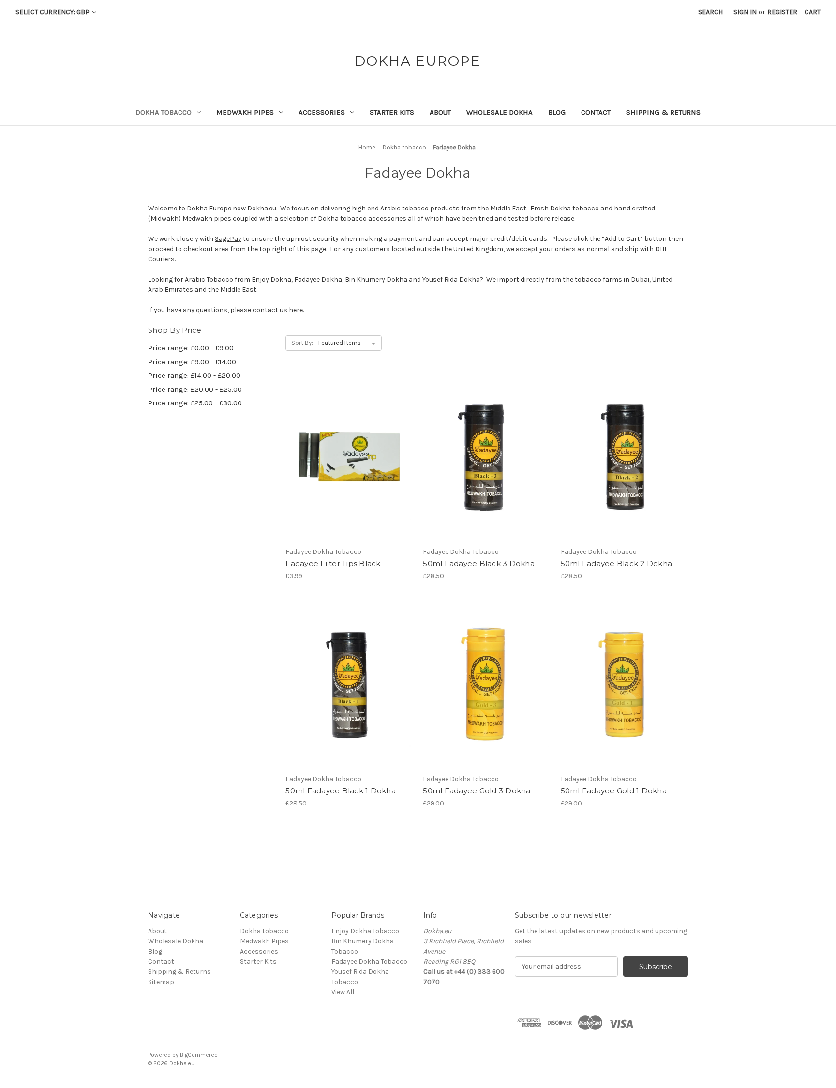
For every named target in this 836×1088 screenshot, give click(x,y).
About (440, 112)
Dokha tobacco (163, 112)
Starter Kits (392, 112)
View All (342, 992)
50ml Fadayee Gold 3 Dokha (476, 790)
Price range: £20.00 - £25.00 (195, 389)
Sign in (745, 12)
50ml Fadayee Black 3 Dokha (479, 563)
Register (782, 12)
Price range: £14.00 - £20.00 (194, 375)
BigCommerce (199, 1054)
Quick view (348, 449)
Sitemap (161, 982)
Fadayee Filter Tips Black (332, 563)
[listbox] (349, 343)
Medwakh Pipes (245, 112)
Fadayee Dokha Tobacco (369, 961)
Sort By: (302, 342)
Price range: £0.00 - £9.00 (191, 347)
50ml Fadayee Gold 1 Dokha (614, 790)
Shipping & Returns (663, 112)
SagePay (228, 239)
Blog (557, 112)
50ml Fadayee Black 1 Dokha (340, 790)
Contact (596, 112)
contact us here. (278, 310)
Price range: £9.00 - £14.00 (192, 362)
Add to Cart (349, 466)
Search (710, 12)
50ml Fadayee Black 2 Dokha (616, 563)
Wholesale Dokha (499, 112)
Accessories (322, 112)
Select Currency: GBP (53, 12)
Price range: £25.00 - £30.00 (195, 403)
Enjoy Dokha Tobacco (365, 931)
